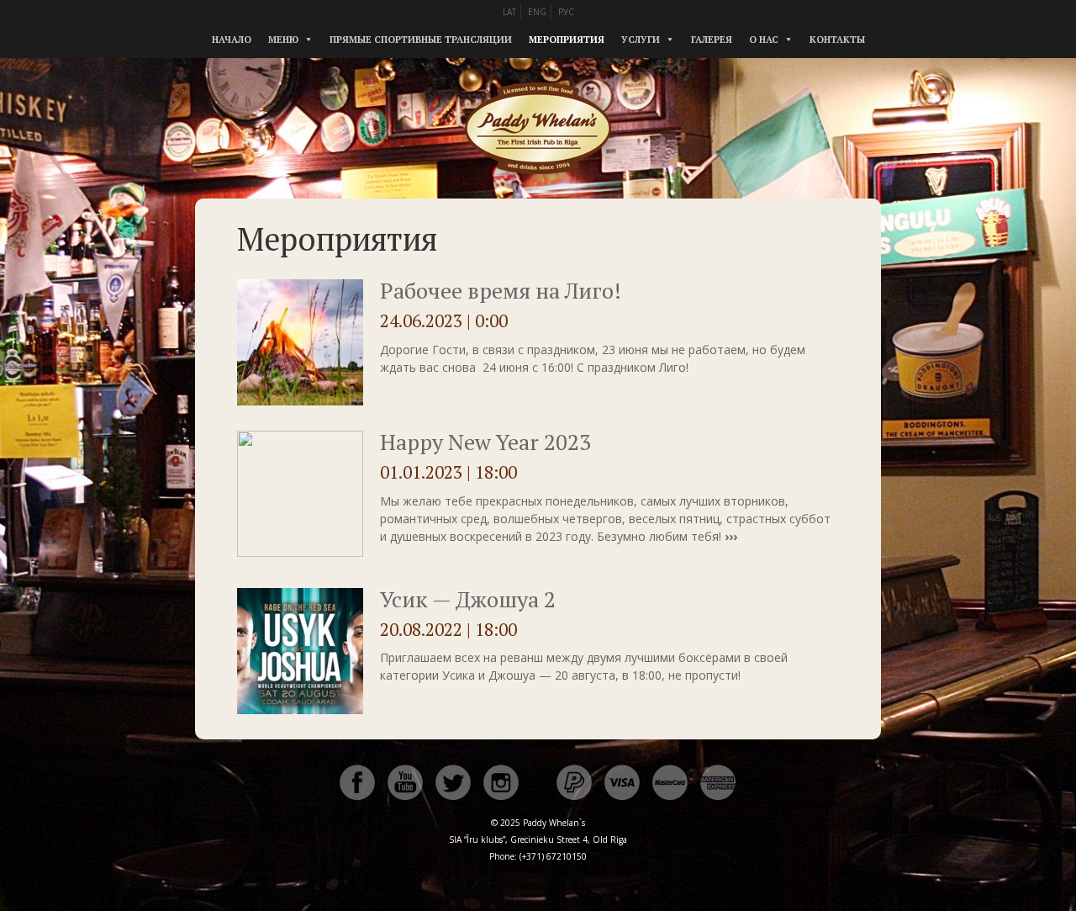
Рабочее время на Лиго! (500, 290)
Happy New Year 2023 (485, 441)
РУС (566, 12)
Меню (283, 39)
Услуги (640, 39)
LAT (509, 12)
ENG (537, 12)
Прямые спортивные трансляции (421, 39)
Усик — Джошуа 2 (468, 599)
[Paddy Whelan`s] (538, 193)
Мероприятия (566, 39)
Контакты (837, 39)
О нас (763, 39)
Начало (231, 39)
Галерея (711, 39)
